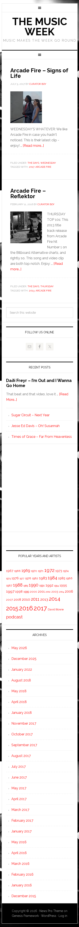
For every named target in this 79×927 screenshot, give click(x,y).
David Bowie (56, 609)
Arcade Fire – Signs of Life (39, 73)
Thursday (47, 286)
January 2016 (21, 885)
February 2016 (22, 874)
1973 (58, 571)
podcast (14, 616)
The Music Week (39, 27)
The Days (33, 162)
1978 (28, 578)
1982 (35, 578)
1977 (22, 578)
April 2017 (19, 799)
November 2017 (23, 723)
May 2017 (18, 788)
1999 (26, 591)
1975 (8, 578)
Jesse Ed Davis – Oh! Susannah (35, 426)
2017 (31, 166)
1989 (25, 585)
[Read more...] (33, 146)
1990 (33, 585)
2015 (12, 608)
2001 (41, 591)
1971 (40, 571)
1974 (66, 571)
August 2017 (21, 756)
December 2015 (23, 896)
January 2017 (21, 831)
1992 (49, 585)
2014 (54, 599)
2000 (33, 591)
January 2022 (21, 669)
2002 (48, 592)
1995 (63, 585)
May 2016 (19, 842)
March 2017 (20, 810)
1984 (52, 577)
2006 (69, 591)
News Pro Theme (51, 911)
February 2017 (22, 821)
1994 (56, 585)
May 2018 (19, 691)
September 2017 (24, 745)
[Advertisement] (39, 487)
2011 (35, 599)
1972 (49, 570)
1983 (43, 578)
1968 (17, 571)
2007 (9, 599)
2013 (31, 290)
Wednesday (48, 162)
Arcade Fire (43, 166)
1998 (19, 591)
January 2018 (21, 713)
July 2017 (18, 767)
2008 (17, 599)
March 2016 (20, 864)
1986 (69, 578)
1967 (9, 571)
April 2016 (19, 853)
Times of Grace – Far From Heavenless (41, 437)
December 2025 (23, 659)
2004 (61, 592)
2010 (26, 599)
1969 (25, 570)
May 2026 (19, 648)
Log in (63, 915)
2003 (54, 591)
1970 (34, 571)
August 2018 (21, 680)
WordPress (48, 915)
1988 (18, 585)
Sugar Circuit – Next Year (30, 415)
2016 (26, 608)
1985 (61, 578)
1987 (9, 585)
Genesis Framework (25, 915)
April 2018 (19, 702)
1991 (42, 585)
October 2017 (22, 734)
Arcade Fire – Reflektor (28, 193)
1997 (10, 591)
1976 (15, 578)
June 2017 (19, 777)
